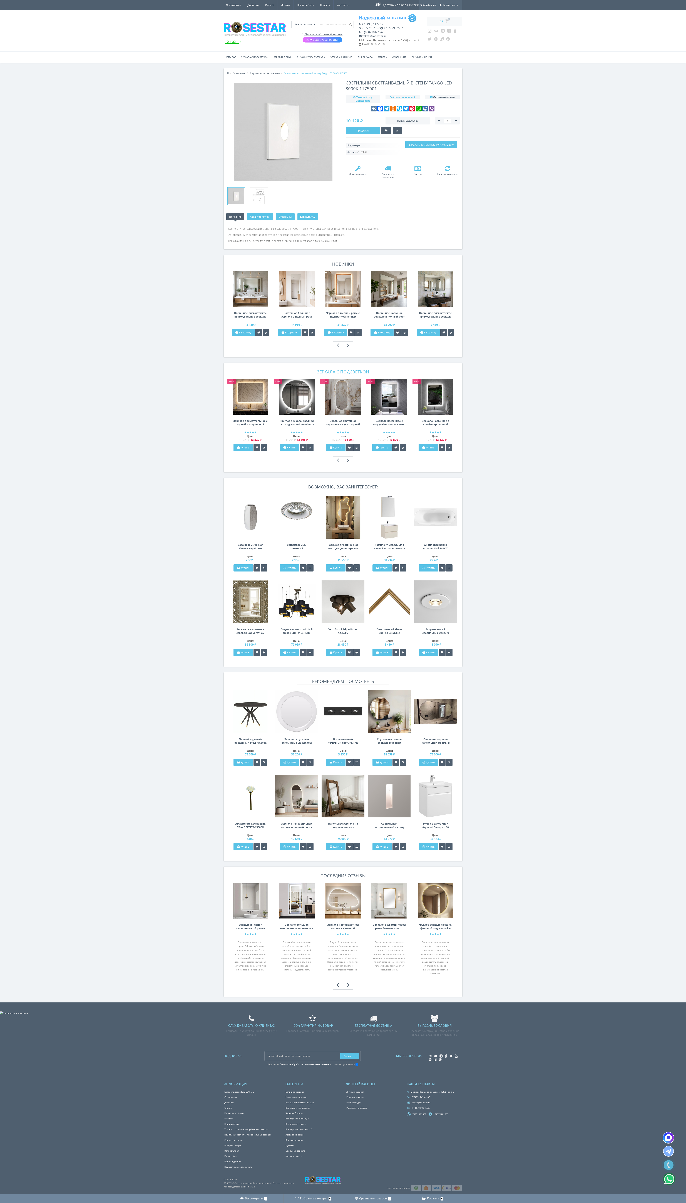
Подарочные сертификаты (238, 1166)
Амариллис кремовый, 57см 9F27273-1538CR (250, 825)
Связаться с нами (233, 1140)
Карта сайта (230, 1156)
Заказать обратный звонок (323, 34)
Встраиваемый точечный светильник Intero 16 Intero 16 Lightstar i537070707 (343, 741)
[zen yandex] (436, 40)
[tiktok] (442, 40)
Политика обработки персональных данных (247, 1134)
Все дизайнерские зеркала (299, 1102)
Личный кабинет (355, 1091)
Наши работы (305, 5)
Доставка (253, 5)
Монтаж (285, 5)
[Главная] (227, 73)
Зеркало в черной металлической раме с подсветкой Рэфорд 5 (250, 926)
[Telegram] (443, 32)
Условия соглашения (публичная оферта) (246, 1129)
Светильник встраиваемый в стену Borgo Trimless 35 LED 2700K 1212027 (389, 825)
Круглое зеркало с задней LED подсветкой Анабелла (297, 422)
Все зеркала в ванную (297, 1118)
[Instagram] (429, 32)
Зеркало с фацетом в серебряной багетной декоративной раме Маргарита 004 (250, 631)
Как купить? (307, 216)
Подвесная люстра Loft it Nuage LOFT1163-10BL (297, 631)
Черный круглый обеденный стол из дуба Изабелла (250, 741)
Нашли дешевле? (407, 120)
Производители (232, 1161)
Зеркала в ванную (341, 57)
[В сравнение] (266, 332)
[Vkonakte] (436, 32)
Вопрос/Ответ (231, 1150)
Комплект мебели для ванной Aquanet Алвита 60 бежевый (389, 546)
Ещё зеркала (365, 57)
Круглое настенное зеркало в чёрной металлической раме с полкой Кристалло (389, 741)
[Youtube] (449, 32)
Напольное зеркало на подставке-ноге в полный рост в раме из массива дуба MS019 (343, 825)
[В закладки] (258, 332)
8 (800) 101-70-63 (372, 32)
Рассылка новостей (356, 1107)
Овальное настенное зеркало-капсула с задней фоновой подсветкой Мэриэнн (343, 422)
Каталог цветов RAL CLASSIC (239, 1091)
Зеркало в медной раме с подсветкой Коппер (343, 314)
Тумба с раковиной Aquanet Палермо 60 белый (435, 825)
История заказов (355, 1097)
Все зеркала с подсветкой (298, 1129)
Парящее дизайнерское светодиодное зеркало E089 (342, 546)
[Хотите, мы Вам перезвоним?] (668, 1165)
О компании (233, 5)
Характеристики (260, 216)
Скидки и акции (422, 57)
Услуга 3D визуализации (322, 40)
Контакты (343, 5)
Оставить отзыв (444, 97)
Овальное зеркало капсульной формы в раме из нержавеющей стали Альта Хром (435, 741)
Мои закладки (353, 1102)
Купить (245, 447)
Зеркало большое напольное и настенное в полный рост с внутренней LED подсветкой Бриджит (296, 926)
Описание (235, 216)
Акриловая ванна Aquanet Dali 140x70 (435, 546)
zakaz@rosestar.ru (374, 36)
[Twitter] (430, 40)
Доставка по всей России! (401, 5)
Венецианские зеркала (297, 1107)
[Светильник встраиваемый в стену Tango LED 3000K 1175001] (236, 196)
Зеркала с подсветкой (254, 57)
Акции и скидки (293, 1156)
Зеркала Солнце (294, 1113)
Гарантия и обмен (234, 1113)
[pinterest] (448, 40)
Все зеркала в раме (295, 1123)
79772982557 (370, 28)
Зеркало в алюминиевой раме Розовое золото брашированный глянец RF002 (389, 926)
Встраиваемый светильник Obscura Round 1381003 (435, 631)
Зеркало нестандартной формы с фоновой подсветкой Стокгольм (343, 926)
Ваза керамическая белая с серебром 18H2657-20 (250, 546)
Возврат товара (232, 1145)
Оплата (269, 5)
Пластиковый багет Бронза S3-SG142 (389, 631)
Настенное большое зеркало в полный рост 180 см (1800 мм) (296, 314)
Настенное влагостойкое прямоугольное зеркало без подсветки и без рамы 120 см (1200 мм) (435, 314)
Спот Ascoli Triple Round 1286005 (343, 631)
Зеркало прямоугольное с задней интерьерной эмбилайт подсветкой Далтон (250, 422)
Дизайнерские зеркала (311, 57)
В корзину (244, 332)
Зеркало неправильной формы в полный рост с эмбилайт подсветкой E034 (296, 825)
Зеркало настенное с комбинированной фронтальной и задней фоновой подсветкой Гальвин (435, 422)
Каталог (231, 57)
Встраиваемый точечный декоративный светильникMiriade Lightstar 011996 (296, 546)
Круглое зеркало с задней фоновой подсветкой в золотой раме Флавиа (436, 926)
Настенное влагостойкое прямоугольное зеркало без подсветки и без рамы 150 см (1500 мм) (250, 314)
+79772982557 (393, 28)
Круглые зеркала (294, 1140)
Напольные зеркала (296, 1097)
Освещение (399, 57)
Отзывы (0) (285, 216)
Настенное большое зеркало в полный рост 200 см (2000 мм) (389, 314)
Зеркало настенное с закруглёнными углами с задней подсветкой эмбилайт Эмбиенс (389, 422)
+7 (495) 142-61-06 (373, 24)
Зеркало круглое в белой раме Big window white (297, 741)
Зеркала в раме (283, 57)
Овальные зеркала (295, 1150)
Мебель (382, 57)
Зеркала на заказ (294, 1134)
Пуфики (289, 1145)
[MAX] (668, 1138)
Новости (325, 5)
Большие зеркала (294, 1091)
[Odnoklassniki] (454, 32)
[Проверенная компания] (14, 1013)
